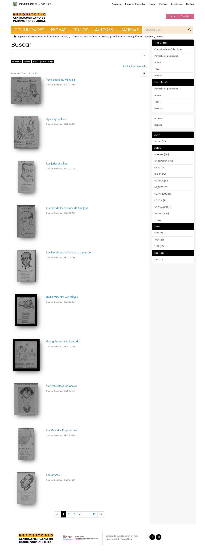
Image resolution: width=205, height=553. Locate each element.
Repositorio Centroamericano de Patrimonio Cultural (43, 36)
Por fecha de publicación (166, 55)
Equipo (152, 4)
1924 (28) (159, 239)
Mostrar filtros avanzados (135, 66)
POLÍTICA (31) (161, 180)
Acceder (158, 118)
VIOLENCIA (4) (161, 213)
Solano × (27, 61)
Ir (144, 55)
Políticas (163, 4)
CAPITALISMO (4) (162, 206)
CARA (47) (159, 167)
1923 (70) (159, 233)
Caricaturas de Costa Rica (85, 36)
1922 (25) (159, 246)
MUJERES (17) (160, 187)
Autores (158, 62)
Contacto (190, 4)
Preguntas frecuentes (135, 4)
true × (35, 61)
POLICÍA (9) (160, 200)
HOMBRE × (16, 61)
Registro (186, 16)
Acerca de (116, 4)
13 (94, 514)
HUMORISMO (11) (162, 193)
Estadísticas (176, 4)
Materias (158, 75)
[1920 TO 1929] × (46, 61)
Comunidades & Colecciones (168, 49)
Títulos (157, 69)
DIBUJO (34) (160, 174)
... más (157, 220)
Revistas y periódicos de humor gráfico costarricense (127, 36)
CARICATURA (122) (163, 161)
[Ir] (189, 30)
